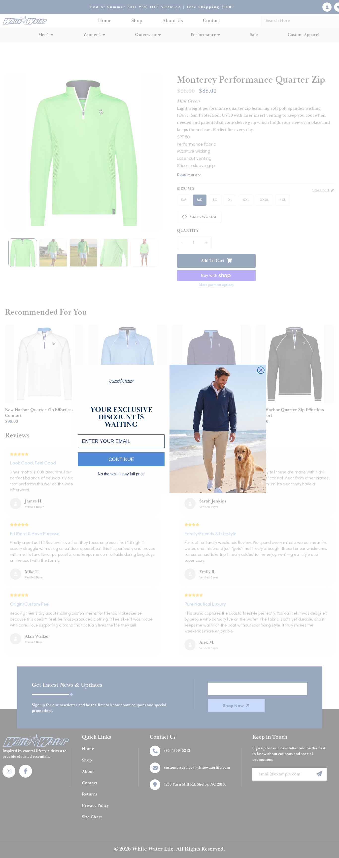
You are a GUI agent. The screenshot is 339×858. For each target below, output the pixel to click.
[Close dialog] (260, 370)
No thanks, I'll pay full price (121, 474)
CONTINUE (121, 459)
